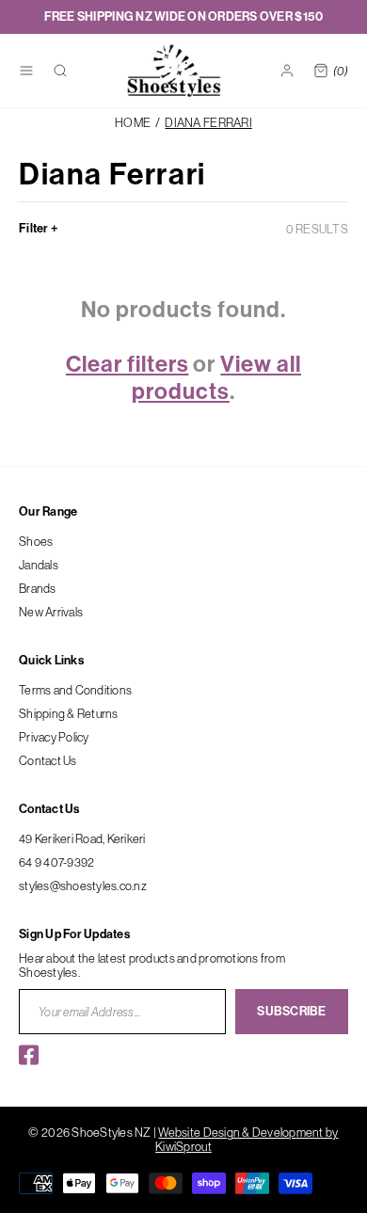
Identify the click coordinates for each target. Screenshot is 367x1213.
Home (133, 123)
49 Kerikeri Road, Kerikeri (82, 838)
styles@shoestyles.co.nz (83, 885)
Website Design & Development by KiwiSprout (246, 1139)
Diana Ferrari (208, 123)
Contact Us (48, 760)
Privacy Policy (54, 736)
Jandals (38, 564)
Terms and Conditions (75, 689)
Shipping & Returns (69, 713)
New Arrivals (51, 611)
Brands (37, 588)
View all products (216, 378)
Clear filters (127, 364)
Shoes (36, 541)
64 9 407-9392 (56, 862)
